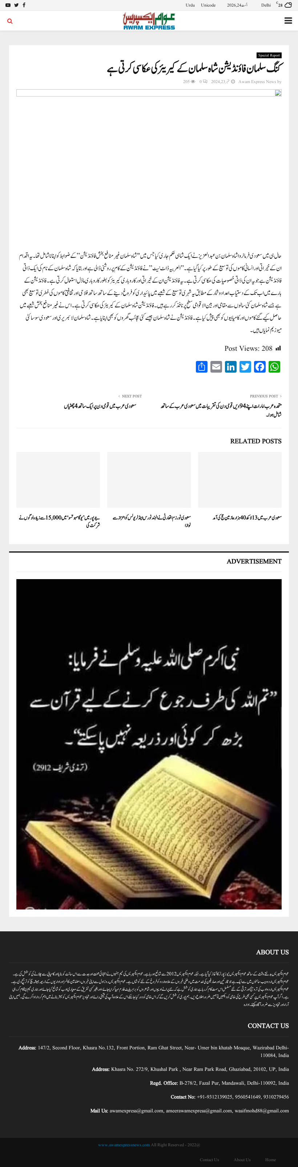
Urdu (190, 5)
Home (270, 1160)
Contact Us (209, 1160)
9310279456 (276, 1097)
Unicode (208, 5)
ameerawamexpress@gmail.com (199, 1111)
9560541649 (248, 1097)
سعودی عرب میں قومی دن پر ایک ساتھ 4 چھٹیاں (100, 406)
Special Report (269, 55)
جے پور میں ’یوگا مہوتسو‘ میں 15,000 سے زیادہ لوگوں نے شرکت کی (59, 522)
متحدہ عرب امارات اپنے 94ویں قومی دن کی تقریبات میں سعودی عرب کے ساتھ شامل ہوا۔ (221, 411)
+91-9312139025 (214, 1097)
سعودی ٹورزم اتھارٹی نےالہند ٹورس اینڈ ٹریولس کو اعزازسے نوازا (152, 522)
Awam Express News (257, 82)
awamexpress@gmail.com (136, 1111)
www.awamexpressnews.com (124, 1145)
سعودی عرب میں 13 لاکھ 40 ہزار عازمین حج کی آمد (247, 518)
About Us (242, 1160)
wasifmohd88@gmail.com (262, 1111)
